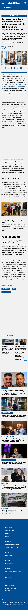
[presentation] (25, 360)
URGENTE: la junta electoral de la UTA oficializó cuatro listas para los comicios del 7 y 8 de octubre (7, 350)
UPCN (14, 288)
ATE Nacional (6, 288)
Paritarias (7, 533)
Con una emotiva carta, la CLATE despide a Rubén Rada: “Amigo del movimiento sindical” (13, 464)
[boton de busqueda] (25, 3)
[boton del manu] (2, 3)
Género (7, 536)
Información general (10, 530)
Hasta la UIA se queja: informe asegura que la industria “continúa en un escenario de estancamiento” (13, 417)
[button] (5, 68)
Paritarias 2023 (6, 292)
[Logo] (13, 3)
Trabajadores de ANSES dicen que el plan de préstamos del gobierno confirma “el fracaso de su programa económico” (13, 440)
